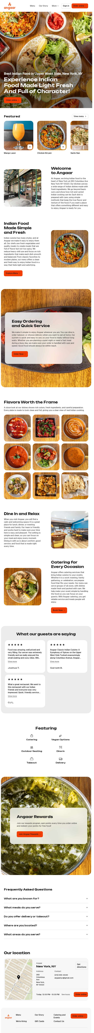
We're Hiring (21, 1021)
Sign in (66, 6)
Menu (32, 6)
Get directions (81, 965)
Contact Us (59, 1021)
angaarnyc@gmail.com (63, 978)
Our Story (43, 6)
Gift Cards (39, 1021)
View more (12, 661)
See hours (66, 994)
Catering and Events (59, 1016)
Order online (80, 994)
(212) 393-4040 (61, 975)
